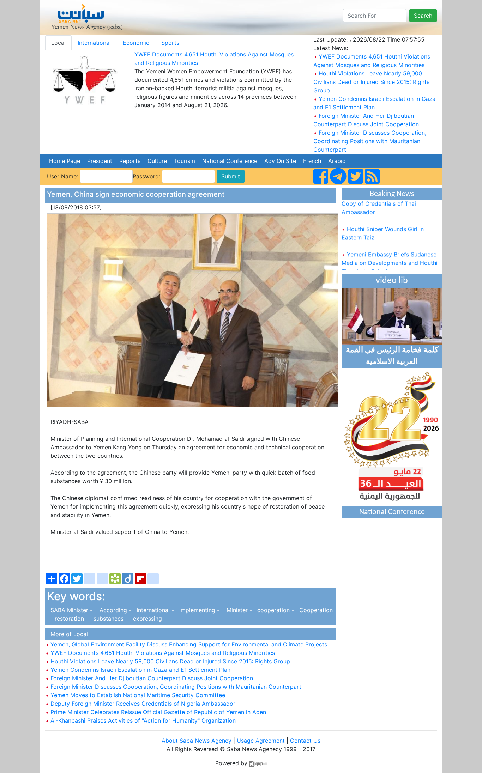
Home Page (65, 160)
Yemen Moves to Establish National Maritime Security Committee (137, 695)
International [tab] (94, 42)
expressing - (147, 618)
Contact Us (305, 740)
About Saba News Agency (197, 740)
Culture (157, 160)
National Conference (230, 160)
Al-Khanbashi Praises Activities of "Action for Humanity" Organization (142, 720)
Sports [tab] (170, 42)
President (100, 160)
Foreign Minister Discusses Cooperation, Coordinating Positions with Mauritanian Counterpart (369, 141)
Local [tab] (58, 42)
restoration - (70, 618)
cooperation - (275, 610)
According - (113, 610)
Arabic (337, 160)
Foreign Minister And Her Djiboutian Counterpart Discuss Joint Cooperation (151, 678)
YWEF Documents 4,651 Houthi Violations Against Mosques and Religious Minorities (162, 652)
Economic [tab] (136, 42)
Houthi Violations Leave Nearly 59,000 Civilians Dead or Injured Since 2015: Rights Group (371, 82)
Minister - (237, 610)
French (312, 160)
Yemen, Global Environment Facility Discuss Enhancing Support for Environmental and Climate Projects (188, 644)
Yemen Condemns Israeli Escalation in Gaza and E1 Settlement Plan (139, 669)
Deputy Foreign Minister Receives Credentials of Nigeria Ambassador (142, 703)
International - (154, 610)
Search (423, 15)
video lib (392, 281)
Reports (130, 160)
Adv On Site (280, 160)
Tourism (184, 160)
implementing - (198, 610)
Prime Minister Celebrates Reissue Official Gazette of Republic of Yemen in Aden (157, 712)
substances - (109, 618)
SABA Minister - (70, 610)
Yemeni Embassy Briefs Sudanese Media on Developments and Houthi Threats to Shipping (390, 256)
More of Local (67, 634)
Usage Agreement (261, 740)
